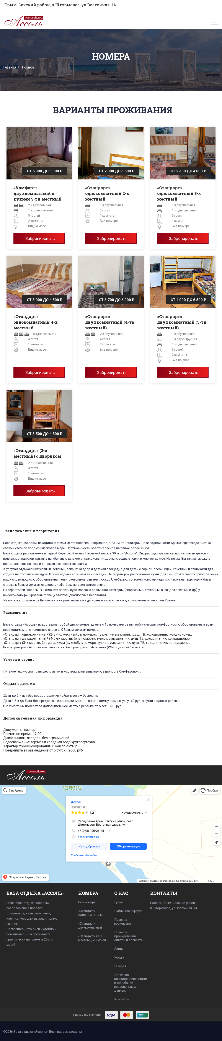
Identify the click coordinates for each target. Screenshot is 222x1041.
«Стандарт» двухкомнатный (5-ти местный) (181, 322)
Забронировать (40, 238)
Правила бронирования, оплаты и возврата (128, 936)
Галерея (120, 966)
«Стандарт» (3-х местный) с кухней (92, 938)
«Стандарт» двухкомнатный (90, 925)
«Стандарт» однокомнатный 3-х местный (179, 193)
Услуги (119, 957)
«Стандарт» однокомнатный (90, 913)
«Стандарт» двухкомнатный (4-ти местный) (110, 322)
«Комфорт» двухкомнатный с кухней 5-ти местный (37, 193)
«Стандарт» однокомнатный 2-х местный (107, 193)
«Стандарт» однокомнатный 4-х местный (35, 322)
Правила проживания (123, 922)
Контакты (121, 999)
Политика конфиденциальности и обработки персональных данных (129, 982)
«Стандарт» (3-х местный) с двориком (37, 453)
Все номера (87, 902)
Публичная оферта (128, 911)
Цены (118, 902)
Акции (119, 949)
